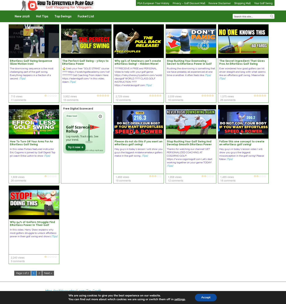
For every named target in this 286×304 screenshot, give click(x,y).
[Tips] (22, 78)
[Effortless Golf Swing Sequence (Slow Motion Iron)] (34, 41)
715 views (16, 96)
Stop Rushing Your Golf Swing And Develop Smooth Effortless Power (189, 143)
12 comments (123, 100)
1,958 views (175, 177)
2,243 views (17, 257)
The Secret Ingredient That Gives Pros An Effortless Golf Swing (242, 62)
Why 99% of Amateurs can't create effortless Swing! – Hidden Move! (138, 62)
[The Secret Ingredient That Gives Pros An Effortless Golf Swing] (243, 41)
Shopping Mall (242, 3)
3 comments (18, 261)
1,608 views (17, 177)
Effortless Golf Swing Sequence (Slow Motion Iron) (31, 62)
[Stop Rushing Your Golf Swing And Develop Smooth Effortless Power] (191, 121)
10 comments (71, 100)
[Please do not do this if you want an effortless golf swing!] (138, 121)
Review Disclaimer (220, 3)
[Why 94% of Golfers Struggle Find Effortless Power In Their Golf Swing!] (34, 202)
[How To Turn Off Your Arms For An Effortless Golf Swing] (34, 121)
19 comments (123, 180)
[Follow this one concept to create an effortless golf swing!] (243, 121)
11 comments (18, 100)
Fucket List (86, 16)
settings (179, 299)
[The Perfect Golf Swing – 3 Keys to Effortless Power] (86, 41)
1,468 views (122, 177)
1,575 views (227, 96)
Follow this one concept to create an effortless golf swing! (241, 143)
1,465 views (227, 177)
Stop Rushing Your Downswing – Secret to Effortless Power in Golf (189, 62)
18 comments (228, 180)
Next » (48, 273)
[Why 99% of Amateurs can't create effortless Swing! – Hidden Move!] (138, 41)
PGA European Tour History (153, 3)
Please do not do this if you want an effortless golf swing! (138, 143)
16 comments (175, 100)
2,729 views (122, 96)
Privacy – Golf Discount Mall (189, 3)
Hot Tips (42, 16)
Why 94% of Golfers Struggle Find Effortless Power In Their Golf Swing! (32, 225)
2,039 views (175, 96)
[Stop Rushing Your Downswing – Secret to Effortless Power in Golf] (191, 41)
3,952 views (70, 96)
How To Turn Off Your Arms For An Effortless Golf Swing (31, 143)
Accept (205, 297)
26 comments (228, 100)
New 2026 (22, 16)
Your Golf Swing (263, 3)
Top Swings (62, 16)
